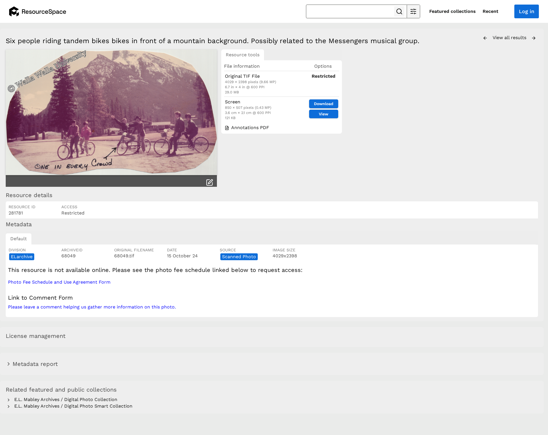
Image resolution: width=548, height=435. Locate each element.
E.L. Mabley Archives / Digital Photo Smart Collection (71, 406)
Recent (490, 11)
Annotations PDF (249, 127)
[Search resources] (399, 11)
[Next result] (533, 38)
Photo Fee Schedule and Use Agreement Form (59, 282)
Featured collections (452, 11)
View (323, 114)
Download (323, 103)
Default (18, 238)
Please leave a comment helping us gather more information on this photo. (92, 307)
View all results (510, 37)
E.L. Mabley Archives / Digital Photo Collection (64, 399)
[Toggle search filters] (413, 11)
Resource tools (242, 54)
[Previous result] (485, 38)
